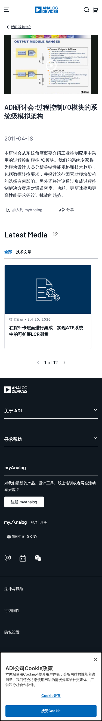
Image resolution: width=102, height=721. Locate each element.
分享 (70, 209)
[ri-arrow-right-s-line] (64, 362)
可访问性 (12, 610)
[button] (27, 209)
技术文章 (23, 251)
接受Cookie (51, 711)
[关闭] (95, 659)
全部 (8, 251)
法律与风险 (13, 588)
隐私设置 (12, 632)
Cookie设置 (51, 695)
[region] (51, 686)
